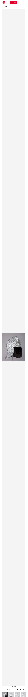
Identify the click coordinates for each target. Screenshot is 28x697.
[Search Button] (19, 2)
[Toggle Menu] (23, 2)
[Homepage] (3, 2)
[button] (13, 347)
